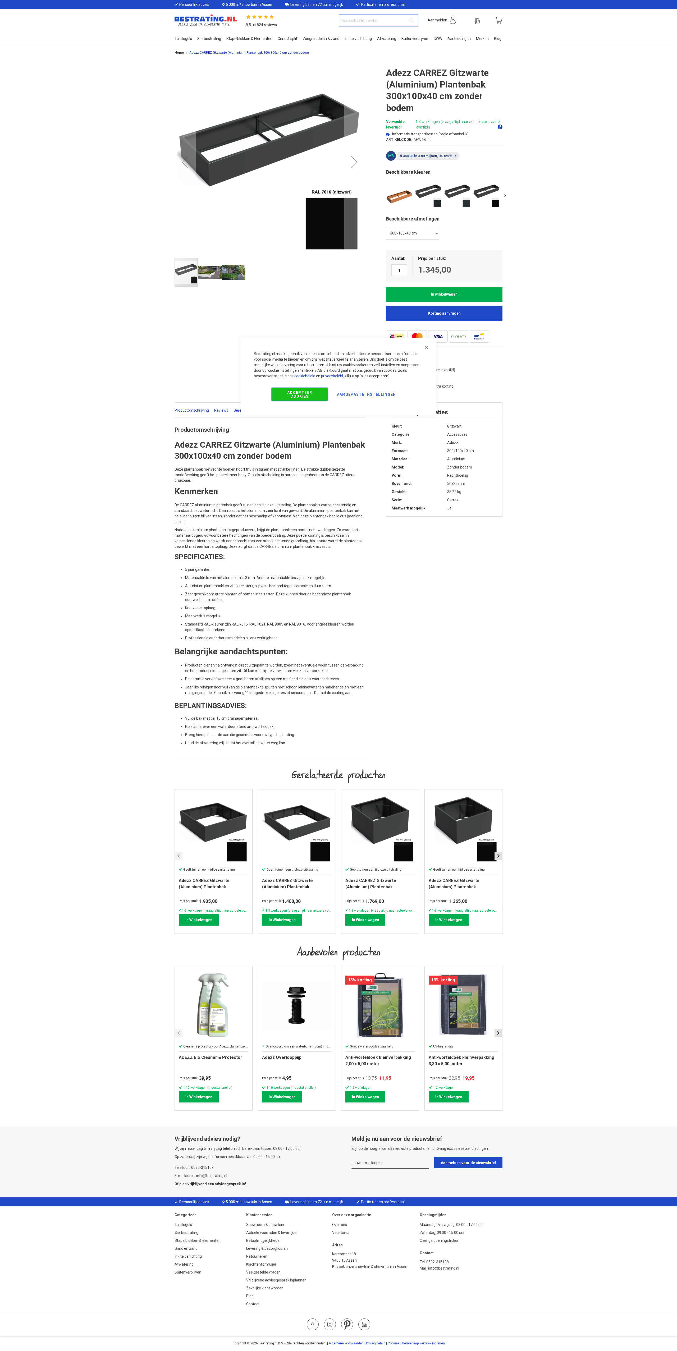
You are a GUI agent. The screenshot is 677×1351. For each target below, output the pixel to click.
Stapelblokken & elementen (198, 1240)
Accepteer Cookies (299, 394)
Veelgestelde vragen (263, 1272)
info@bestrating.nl (443, 1268)
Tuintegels (183, 1225)
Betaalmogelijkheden (264, 1240)
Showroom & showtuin (265, 1225)
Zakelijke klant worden (264, 1288)
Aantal (397, 258)
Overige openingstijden (439, 1240)
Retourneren (256, 1256)
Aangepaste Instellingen (366, 394)
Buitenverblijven (188, 1272)
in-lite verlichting (188, 1256)
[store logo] (206, 20)
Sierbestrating (186, 1232)
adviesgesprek (228, 1184)
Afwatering (184, 1264)
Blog (250, 1296)
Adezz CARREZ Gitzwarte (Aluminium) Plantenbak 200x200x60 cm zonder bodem (209, 884)
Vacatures (340, 1232)
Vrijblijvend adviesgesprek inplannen (276, 1280)
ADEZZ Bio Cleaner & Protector (210, 1057)
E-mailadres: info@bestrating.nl (201, 1176)
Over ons (339, 1225)
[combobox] (378, 20)
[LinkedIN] (364, 1324)
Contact (252, 1304)
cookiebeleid (304, 376)
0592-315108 (437, 1262)
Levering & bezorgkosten (267, 1248)
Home (179, 52)
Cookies (394, 1343)
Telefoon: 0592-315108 (194, 1167)
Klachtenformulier (261, 1264)
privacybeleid (332, 376)
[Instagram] (330, 1324)
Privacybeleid (375, 1343)
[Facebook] (313, 1324)
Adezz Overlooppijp (281, 1057)
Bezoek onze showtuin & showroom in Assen (369, 1267)
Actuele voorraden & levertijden (272, 1232)
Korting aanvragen (444, 313)
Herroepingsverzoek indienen (423, 1343)
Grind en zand (186, 1248)
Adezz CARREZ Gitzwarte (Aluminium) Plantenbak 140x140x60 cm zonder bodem (459, 884)
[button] (442, 20)
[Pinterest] (347, 1324)
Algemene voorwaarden (346, 1343)
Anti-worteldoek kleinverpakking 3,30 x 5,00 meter (461, 1060)
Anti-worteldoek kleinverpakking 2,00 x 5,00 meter (378, 1060)
